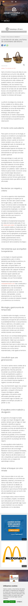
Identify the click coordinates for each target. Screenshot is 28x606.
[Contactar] (12, 1)
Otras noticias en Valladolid (13, 36)
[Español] (2, 2)
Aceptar (6, 601)
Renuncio (12, 601)
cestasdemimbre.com (8, 283)
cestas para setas (8, 225)
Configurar (19, 601)
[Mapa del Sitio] (16, 1)
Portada (3, 36)
